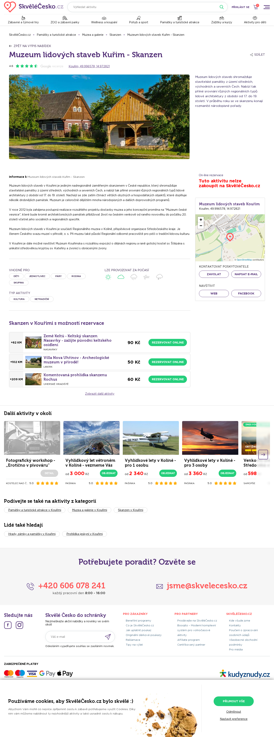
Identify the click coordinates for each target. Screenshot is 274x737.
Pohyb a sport (138, 22)
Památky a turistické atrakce (179, 22)
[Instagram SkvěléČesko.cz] (19, 625)
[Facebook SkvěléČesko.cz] (8, 625)
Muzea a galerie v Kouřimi (89, 510)
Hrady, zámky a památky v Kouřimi (32, 534)
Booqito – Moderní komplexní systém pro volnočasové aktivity (196, 630)
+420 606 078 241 (71, 585)
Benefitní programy (138, 620)
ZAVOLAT (214, 274)
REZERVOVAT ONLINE (168, 342)
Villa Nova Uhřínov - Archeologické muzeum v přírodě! (76, 360)
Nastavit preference (234, 719)
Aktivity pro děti (255, 22)
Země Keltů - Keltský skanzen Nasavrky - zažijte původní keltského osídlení (78, 340)
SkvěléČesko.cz (20, 34)
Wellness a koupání (104, 22)
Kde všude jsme (239, 620)
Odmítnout (233, 711)
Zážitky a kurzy (221, 22)
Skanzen (115, 34)
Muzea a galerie (93, 34)
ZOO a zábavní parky (65, 22)
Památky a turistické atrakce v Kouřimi (34, 510)
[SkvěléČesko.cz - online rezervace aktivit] (33, 7)
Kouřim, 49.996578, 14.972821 (89, 66)
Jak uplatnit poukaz (138, 630)
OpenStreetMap (244, 259)
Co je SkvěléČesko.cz (140, 625)
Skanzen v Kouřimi (130, 510)
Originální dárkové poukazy (144, 635)
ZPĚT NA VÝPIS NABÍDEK (32, 46)
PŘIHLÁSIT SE (240, 7)
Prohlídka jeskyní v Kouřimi (84, 534)
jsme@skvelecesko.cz (207, 585)
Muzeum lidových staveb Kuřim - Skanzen (155, 34)
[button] (201, 220)
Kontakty (235, 625)
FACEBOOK (246, 293)
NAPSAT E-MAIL (246, 274)
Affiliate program (188, 639)
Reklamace (133, 639)
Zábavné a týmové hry (23, 22)
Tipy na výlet (134, 644)
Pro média (236, 649)
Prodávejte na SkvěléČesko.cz (197, 620)
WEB (213, 293)
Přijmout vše (234, 701)
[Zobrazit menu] (266, 7)
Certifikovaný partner (191, 644)
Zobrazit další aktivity (99, 393)
